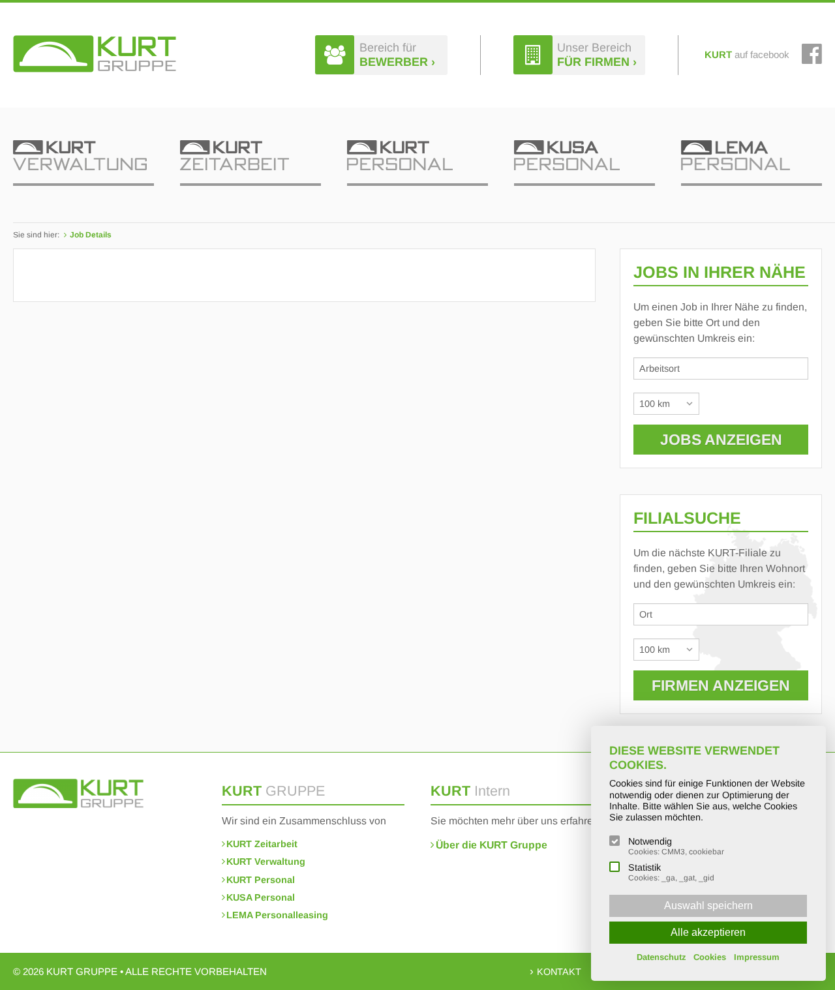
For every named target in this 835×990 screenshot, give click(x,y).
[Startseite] (94, 53)
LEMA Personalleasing (277, 915)
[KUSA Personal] (584, 163)
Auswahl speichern (708, 905)
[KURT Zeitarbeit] (250, 163)
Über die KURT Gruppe (491, 844)
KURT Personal (260, 880)
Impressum (757, 957)
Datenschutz (661, 957)
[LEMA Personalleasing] (751, 163)
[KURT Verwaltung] (83, 163)
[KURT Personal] (417, 163)
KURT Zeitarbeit (261, 844)
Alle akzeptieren (708, 932)
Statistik (671, 872)
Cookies (709, 957)
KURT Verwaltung (265, 861)
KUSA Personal (260, 897)
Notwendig (676, 846)
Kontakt (559, 972)
